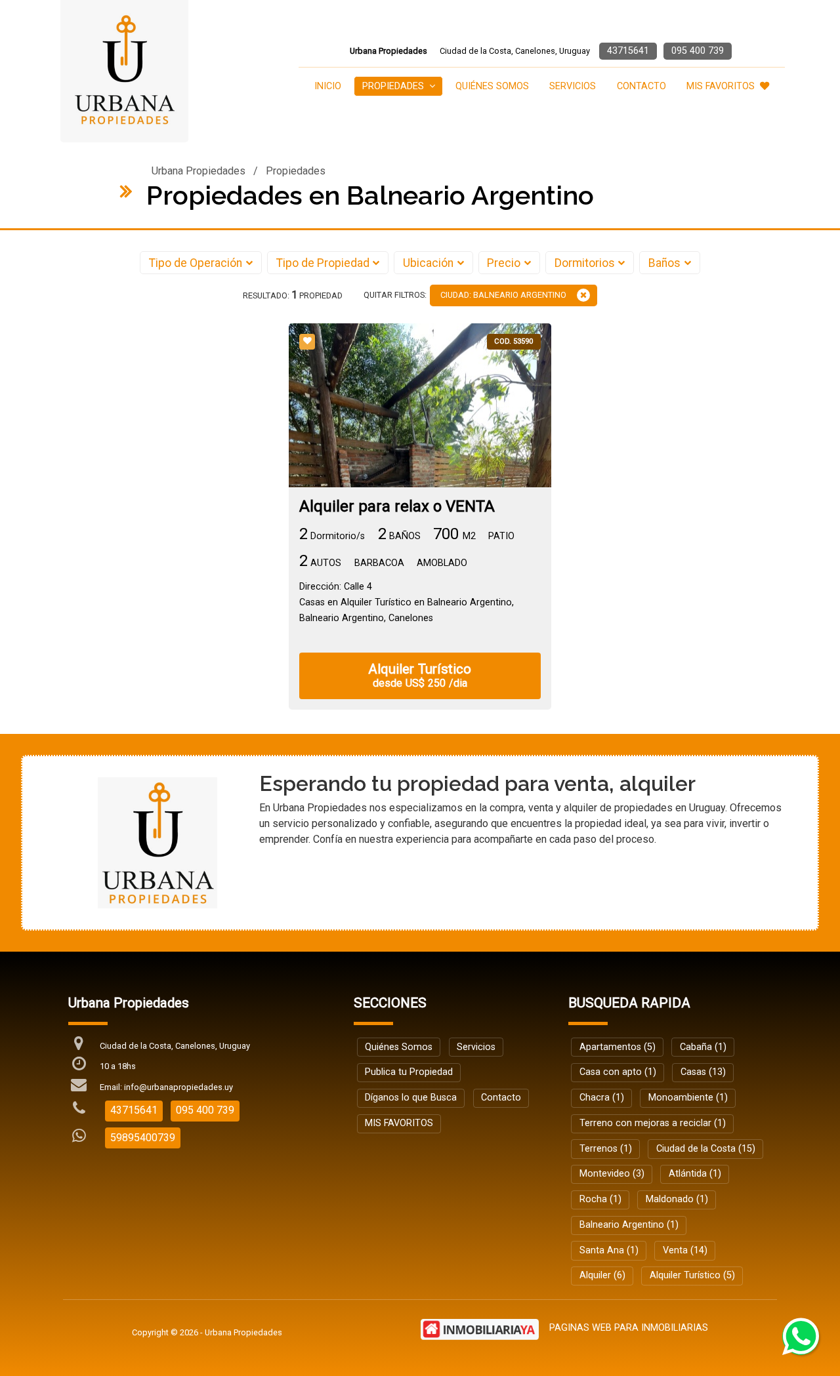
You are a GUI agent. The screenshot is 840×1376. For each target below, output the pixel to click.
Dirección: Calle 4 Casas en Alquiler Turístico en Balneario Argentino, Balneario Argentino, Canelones (406, 602)
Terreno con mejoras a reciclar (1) (652, 1123)
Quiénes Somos (492, 86)
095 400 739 (697, 50)
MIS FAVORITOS (720, 86)
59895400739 (142, 1137)
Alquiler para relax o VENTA (397, 507)
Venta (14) (685, 1250)
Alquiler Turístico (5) (692, 1275)
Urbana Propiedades (198, 171)
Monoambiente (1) (688, 1097)
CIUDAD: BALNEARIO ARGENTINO (503, 295)
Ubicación (428, 263)
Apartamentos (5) (617, 1047)
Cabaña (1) (703, 1047)
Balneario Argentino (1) (629, 1224)
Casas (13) (703, 1072)
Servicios (572, 86)
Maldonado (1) (677, 1199)
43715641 (628, 50)
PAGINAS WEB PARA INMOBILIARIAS (628, 1327)
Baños (664, 263)
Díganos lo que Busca (411, 1097)
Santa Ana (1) (609, 1250)
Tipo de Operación (195, 263)
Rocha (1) (600, 1199)
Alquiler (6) (602, 1275)
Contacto (641, 86)
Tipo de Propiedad (322, 263)
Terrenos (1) (605, 1148)
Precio (503, 263)
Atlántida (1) (695, 1173)
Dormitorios (585, 263)
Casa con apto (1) (617, 1072)
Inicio (327, 86)
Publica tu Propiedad (409, 1072)
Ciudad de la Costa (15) (705, 1148)
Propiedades (296, 171)
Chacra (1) (601, 1097)
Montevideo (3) (611, 1173)
